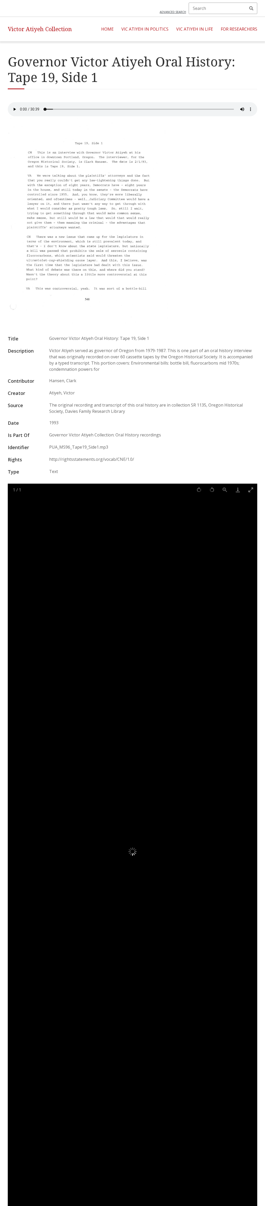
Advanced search (173, 12)
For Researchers (239, 29)
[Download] (237, 490)
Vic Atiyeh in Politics (144, 29)
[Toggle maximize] (250, 490)
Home (107, 29)
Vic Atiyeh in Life (194, 29)
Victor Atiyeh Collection (40, 29)
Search (251, 8)
